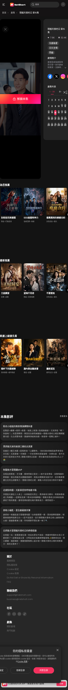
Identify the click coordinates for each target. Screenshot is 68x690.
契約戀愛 (4, 372)
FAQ (9, 581)
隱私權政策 (12, 564)
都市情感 (12, 372)
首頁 (4, 12)
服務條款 (11, 560)
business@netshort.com (20, 599)
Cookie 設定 (13, 569)
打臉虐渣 (8, 221)
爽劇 (32, 221)
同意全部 (44, 670)
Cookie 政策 (22, 661)
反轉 (2, 297)
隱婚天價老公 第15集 (29, 12)
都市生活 (49, 372)
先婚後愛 (53, 43)
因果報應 (31, 297)
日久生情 (53, 47)
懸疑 (2, 221)
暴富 (25, 372)
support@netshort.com (19, 594)
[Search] (33, 4)
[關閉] (57, 650)
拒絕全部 (20, 670)
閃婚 (51, 52)
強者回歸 (27, 221)
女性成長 (49, 221)
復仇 (55, 221)
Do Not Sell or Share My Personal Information (30, 577)
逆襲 (7, 297)
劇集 (13, 12)
